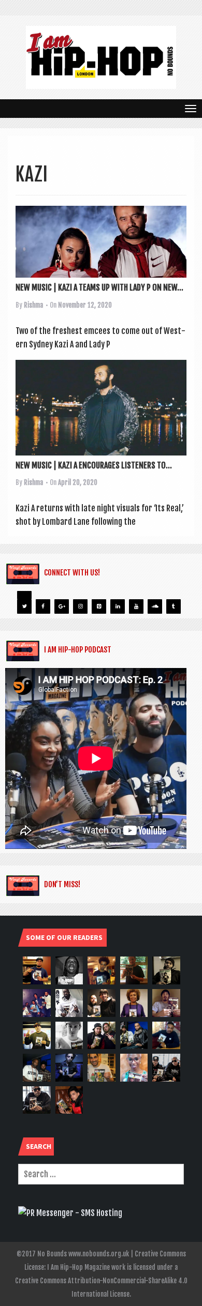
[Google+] (61, 606)
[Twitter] (24, 606)
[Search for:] (101, 1174)
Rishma (33, 305)
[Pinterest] (99, 606)
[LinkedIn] (117, 606)
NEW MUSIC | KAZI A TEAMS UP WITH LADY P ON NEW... (99, 287)
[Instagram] (80, 606)
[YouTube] (136, 606)
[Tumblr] (173, 606)
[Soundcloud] (155, 606)
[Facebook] (43, 606)
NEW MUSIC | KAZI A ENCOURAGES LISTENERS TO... (94, 465)
